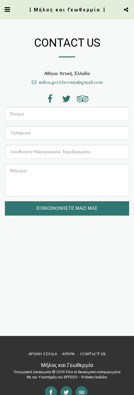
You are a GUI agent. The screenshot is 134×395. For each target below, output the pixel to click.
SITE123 (70, 377)
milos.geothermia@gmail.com (71, 82)
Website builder (94, 377)
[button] (7, 9)
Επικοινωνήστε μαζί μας (67, 208)
